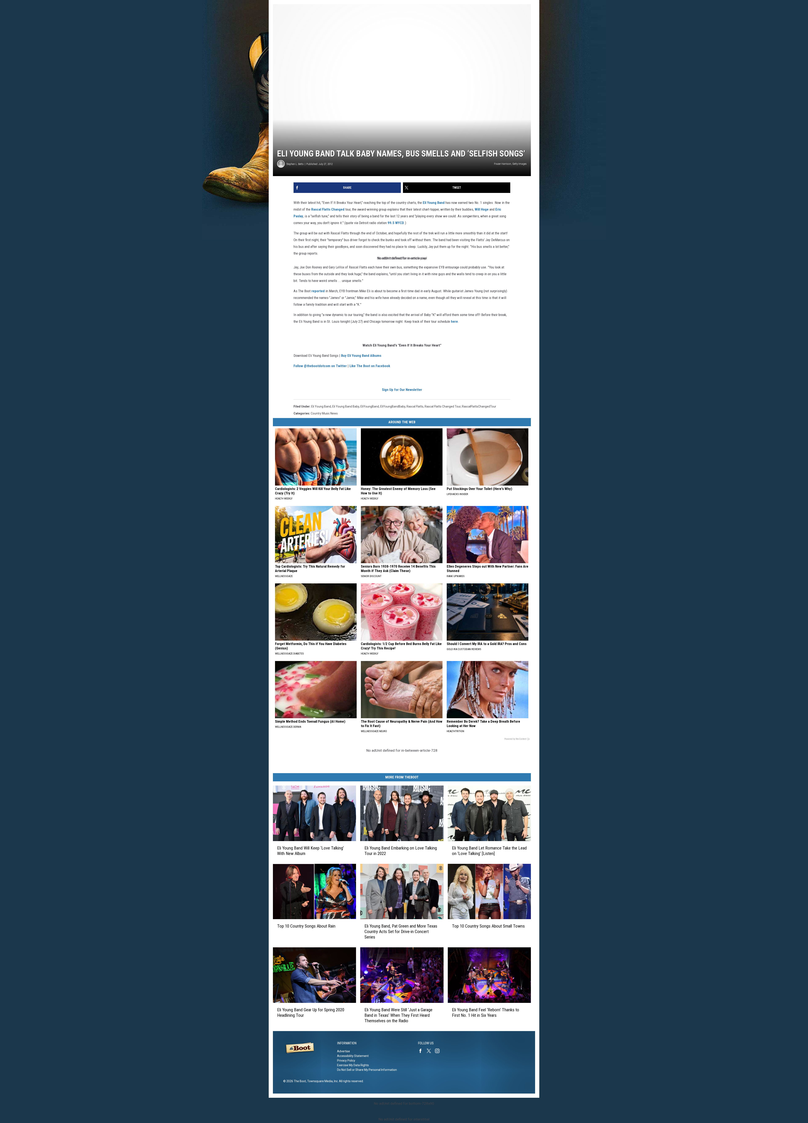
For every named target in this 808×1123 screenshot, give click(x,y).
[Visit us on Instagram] (439, 1050)
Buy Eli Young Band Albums (361, 355)
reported (318, 291)
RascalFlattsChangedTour (479, 406)
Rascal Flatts (320, 209)
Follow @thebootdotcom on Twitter (320, 366)
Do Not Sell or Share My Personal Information (367, 1069)
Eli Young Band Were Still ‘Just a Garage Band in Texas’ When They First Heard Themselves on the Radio (398, 1015)
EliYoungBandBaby (392, 406)
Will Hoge (482, 209)
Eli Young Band (434, 202)
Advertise (343, 1051)
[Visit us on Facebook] (422, 1050)
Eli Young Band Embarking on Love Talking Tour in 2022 (400, 851)
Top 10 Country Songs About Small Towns (488, 926)
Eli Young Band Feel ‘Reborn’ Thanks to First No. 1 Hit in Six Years (485, 1012)
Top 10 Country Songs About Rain (306, 926)
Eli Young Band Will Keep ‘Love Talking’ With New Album (310, 851)
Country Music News (324, 413)
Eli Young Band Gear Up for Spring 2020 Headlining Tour (310, 1012)
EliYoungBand (369, 406)
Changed (338, 209)
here (454, 321)
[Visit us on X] (430, 1050)
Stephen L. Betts (295, 164)
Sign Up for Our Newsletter (402, 390)
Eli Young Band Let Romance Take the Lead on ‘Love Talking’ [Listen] (489, 851)
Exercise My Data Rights (353, 1065)
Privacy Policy (346, 1060)
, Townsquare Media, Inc (322, 1081)
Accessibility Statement (353, 1056)
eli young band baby (345, 406)
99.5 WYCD (396, 223)
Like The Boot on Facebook (370, 366)
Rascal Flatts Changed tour (443, 406)
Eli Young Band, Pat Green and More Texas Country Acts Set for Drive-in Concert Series (400, 932)
